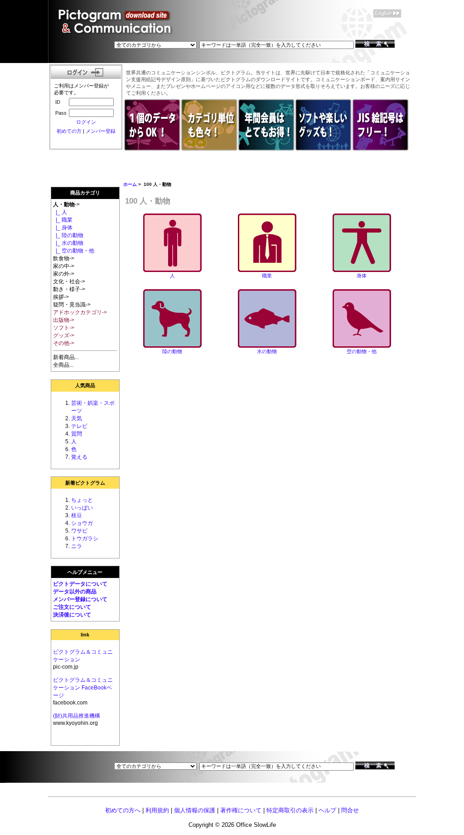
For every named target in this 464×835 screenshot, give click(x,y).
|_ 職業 (62, 220)
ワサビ (79, 531)
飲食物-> (63, 258)
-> (66, 204)
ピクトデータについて (80, 584)
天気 (76, 418)
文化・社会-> (69, 281)
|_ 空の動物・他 (73, 251)
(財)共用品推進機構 (76, 716)
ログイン (86, 122)
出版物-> (63, 320)
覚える (79, 457)
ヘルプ (327, 810)
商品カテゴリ (85, 192)
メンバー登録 (101, 131)
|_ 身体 (62, 227)
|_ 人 (60, 212)
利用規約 (157, 810)
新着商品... (66, 357)
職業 (267, 275)
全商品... (63, 365)
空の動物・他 (362, 351)
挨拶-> (61, 297)
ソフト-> (63, 328)
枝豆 (76, 515)
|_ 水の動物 (68, 243)
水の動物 (267, 351)
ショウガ (82, 523)
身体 (362, 275)
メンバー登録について (80, 599)
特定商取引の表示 (290, 810)
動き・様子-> (69, 289)
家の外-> (63, 274)
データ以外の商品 (75, 591)
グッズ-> (63, 335)
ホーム (130, 184)
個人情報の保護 (194, 810)
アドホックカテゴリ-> (80, 312)
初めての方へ (122, 810)
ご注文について (72, 607)
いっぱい (82, 508)
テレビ (79, 426)
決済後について (72, 615)
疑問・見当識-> (72, 304)
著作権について (240, 810)
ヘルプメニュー (85, 572)
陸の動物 (172, 351)
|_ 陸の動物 (68, 235)
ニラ (76, 546)
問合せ (350, 810)
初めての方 (69, 131)
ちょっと (82, 500)
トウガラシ (84, 538)
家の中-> (63, 266)
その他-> (63, 343)
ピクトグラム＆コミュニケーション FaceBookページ (83, 688)
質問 (76, 434)
